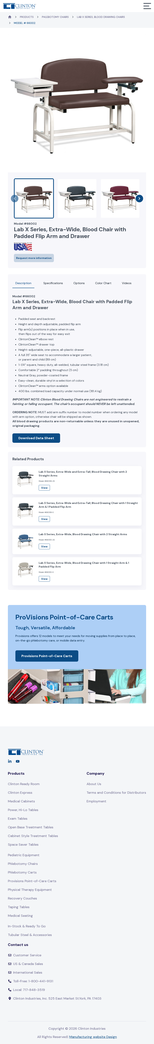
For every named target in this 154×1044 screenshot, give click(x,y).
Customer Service (27, 955)
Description (23, 283)
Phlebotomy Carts (22, 872)
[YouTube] (18, 761)
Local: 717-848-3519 (29, 990)
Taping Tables (18, 907)
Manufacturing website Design (93, 1037)
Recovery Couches (22, 898)
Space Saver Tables (23, 844)
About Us (94, 784)
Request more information (34, 258)
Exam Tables (17, 818)
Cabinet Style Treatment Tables (33, 836)
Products (27, 17)
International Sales (27, 972)
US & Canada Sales (28, 964)
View (44, 487)
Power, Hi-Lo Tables (23, 810)
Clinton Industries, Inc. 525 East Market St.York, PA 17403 (57, 998)
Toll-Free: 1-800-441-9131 (33, 981)
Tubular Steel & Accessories (30, 935)
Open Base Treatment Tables (30, 827)
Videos (126, 283)
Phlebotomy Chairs (55, 17)
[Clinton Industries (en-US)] (19, 6)
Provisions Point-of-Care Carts (46, 656)
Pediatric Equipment (23, 855)
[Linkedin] (10, 761)
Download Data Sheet (36, 438)
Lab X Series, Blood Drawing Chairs (101, 17)
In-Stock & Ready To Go (27, 926)
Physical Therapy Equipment (30, 889)
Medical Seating (20, 915)
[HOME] (10, 17)
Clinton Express (20, 792)
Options (79, 283)
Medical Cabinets (21, 801)
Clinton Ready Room (24, 784)
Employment (96, 801)
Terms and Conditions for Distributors (116, 792)
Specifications (53, 283)
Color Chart (103, 283)
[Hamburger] (147, 6)
